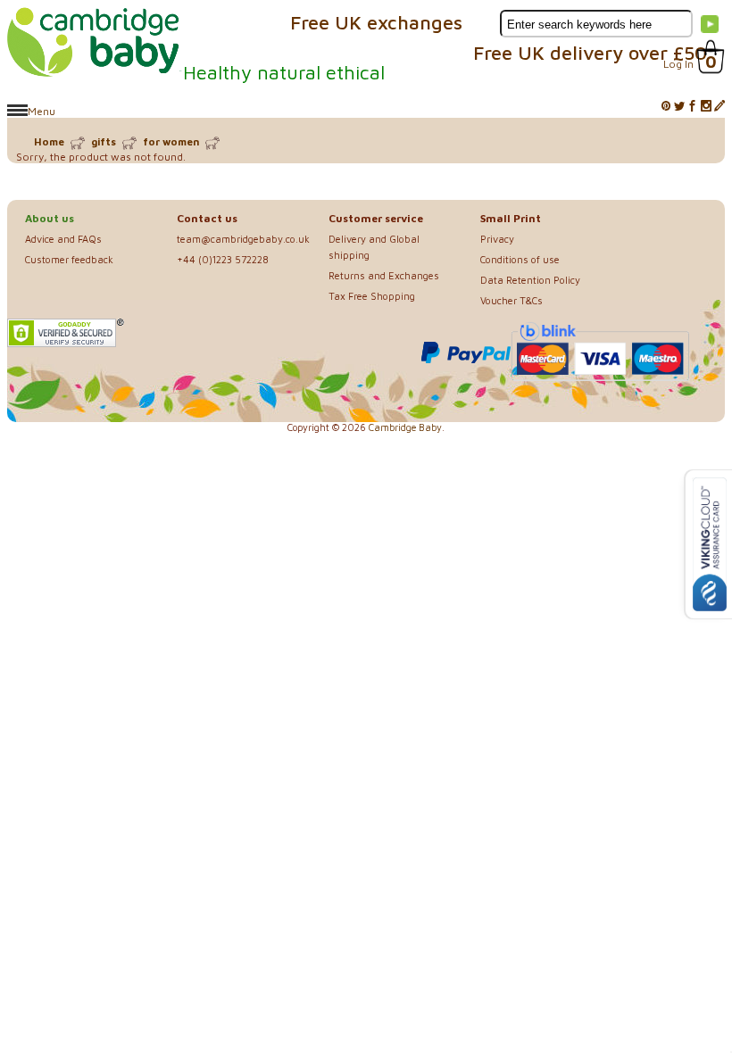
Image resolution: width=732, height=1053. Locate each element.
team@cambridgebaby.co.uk (243, 239)
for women (171, 141)
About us (49, 218)
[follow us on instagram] (706, 106)
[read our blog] (719, 106)
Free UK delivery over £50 (590, 52)
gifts (103, 141)
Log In (678, 63)
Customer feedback (69, 259)
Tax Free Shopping (372, 296)
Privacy (497, 239)
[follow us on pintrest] (666, 106)
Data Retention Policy (530, 280)
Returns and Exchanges (384, 275)
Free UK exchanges (376, 22)
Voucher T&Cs (511, 300)
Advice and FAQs (63, 239)
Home (49, 141)
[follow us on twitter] (679, 106)
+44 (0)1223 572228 (223, 259)
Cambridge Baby (405, 427)
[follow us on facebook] (692, 106)
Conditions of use (520, 259)
